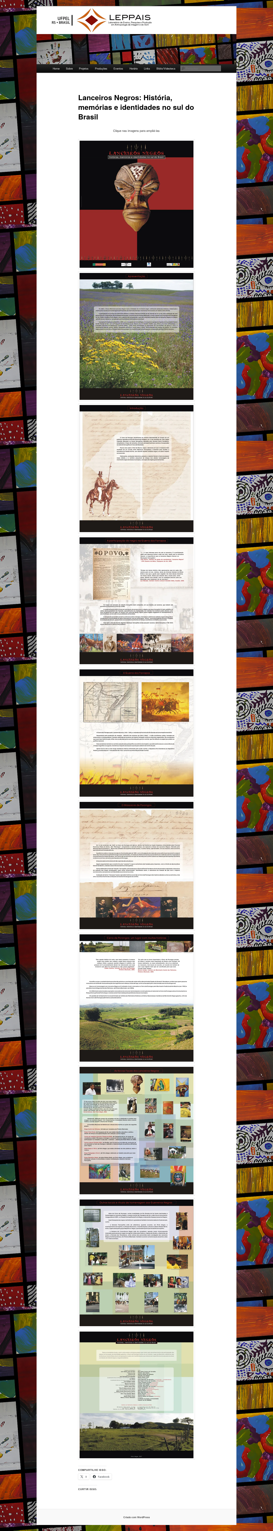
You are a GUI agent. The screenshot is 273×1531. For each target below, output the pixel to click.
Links (147, 68)
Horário (134, 68)
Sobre (69, 68)
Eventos (118, 68)
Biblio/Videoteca (165, 68)
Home (56, 68)
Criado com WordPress (136, 1517)
